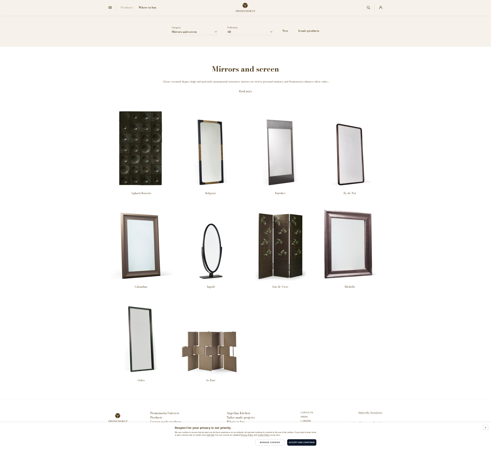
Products (156, 417)
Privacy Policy (247, 435)
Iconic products (308, 31)
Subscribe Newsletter (370, 412)
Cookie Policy (264, 435)
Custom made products (165, 421)
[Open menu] (110, 8)
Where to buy (236, 421)
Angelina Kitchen (238, 413)
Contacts (307, 413)
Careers (306, 421)
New (285, 31)
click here (211, 435)
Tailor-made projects (241, 417)
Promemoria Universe (165, 413)
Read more (245, 91)
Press (304, 417)
